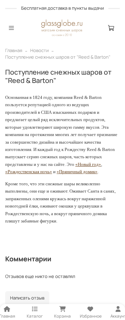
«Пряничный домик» (77, 171)
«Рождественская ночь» (28, 171)
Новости (39, 50)
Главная (13, 50)
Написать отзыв (27, 298)
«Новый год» (88, 164)
